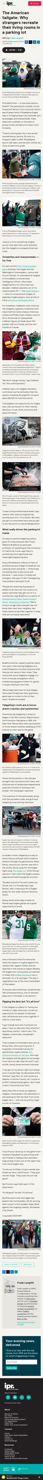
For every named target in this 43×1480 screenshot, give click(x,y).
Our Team (8, 1416)
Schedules (8, 1449)
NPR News (28, 1265)
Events (7, 1433)
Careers (8, 1437)
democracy (30, 1299)
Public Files (9, 1423)
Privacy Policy (10, 1455)
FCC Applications (11, 1421)
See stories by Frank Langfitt (26, 1323)
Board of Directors (12, 1417)
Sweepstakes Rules (12, 1453)
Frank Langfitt (16, 38)
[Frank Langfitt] (10, 1286)
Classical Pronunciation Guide (16, 1458)
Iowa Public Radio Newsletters (16, 1435)
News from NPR (11, 1265)
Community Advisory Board (15, 1419)
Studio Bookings (11, 1441)
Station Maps (10, 1451)
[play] (3, 1477)
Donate (35, 3)
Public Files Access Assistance (16, 1425)
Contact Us (9, 1439)
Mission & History (11, 1414)
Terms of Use (10, 1456)
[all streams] (40, 1477)
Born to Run (22, 1319)
